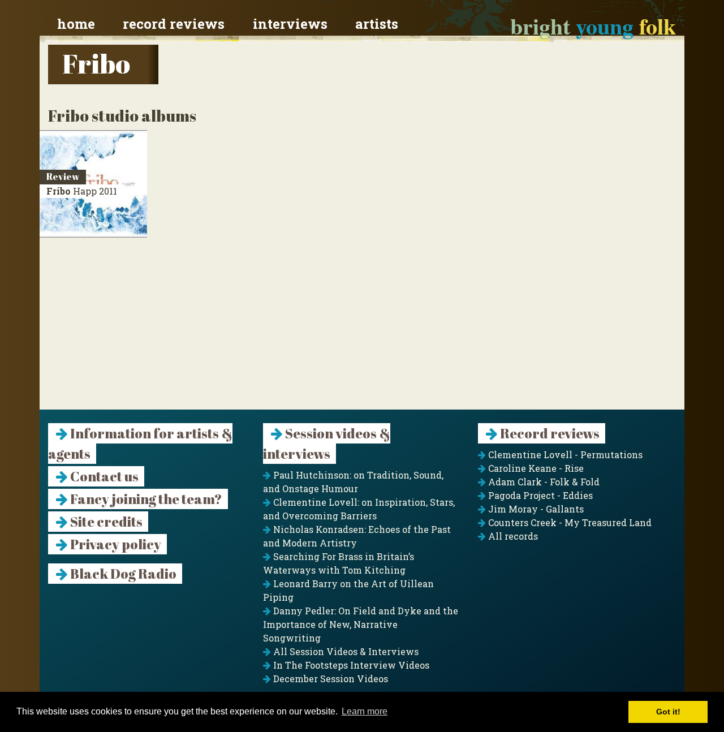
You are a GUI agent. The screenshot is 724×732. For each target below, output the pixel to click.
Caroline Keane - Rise (535, 468)
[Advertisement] (362, 330)
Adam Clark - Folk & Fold (543, 482)
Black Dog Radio (122, 574)
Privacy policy (114, 544)
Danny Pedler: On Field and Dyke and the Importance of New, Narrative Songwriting (360, 624)
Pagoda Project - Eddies (539, 495)
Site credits (105, 522)
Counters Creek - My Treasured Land (569, 522)
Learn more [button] (364, 711)
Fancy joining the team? (145, 499)
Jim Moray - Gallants (535, 509)
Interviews (290, 24)
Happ (81, 191)
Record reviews (174, 24)
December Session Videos (329, 678)
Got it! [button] (668, 711)
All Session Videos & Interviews (345, 651)
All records (512, 536)
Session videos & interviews (326, 443)
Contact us (103, 476)
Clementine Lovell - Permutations (564, 454)
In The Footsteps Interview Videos (350, 665)
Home (76, 24)
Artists (376, 24)
